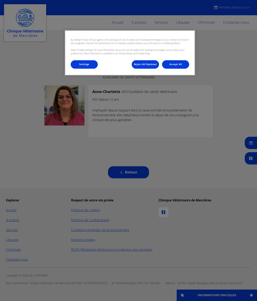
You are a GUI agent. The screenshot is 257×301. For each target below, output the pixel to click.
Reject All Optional (145, 64)
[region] (130, 53)
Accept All (175, 64)
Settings (84, 64)
